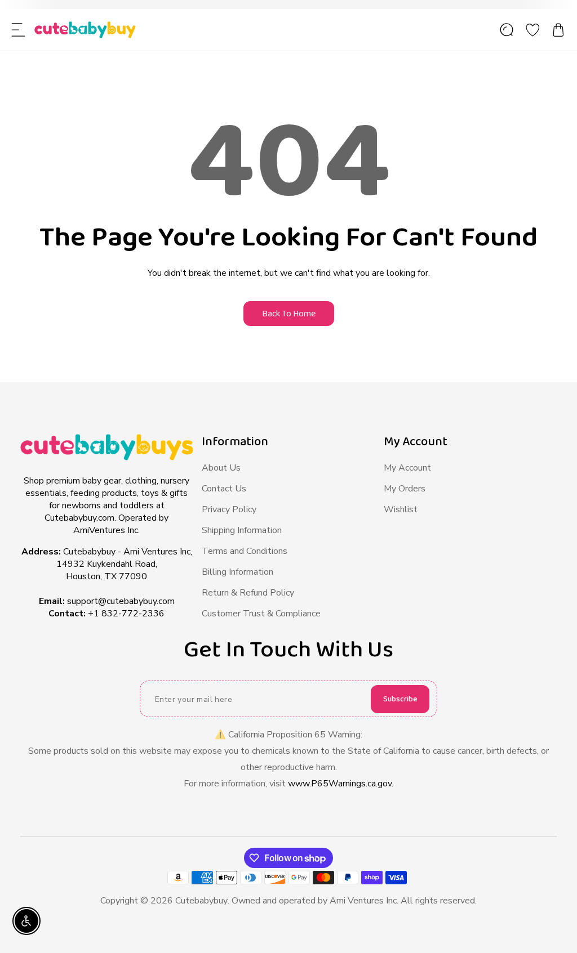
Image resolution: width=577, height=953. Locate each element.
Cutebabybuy (201, 900)
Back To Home (289, 314)
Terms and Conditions (244, 551)
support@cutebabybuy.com (121, 601)
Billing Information (237, 572)
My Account (407, 468)
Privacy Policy (229, 509)
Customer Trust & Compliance (261, 613)
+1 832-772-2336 (126, 613)
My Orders (404, 488)
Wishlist (401, 509)
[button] (18, 30)
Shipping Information (242, 530)
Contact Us (224, 488)
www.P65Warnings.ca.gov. (340, 783)
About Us (221, 468)
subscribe (400, 699)
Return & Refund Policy (248, 593)
